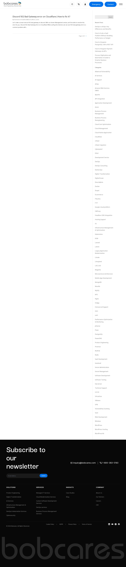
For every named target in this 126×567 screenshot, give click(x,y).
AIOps (97, 84)
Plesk (96, 330)
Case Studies (70, 493)
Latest (37, 19)
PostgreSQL (99, 334)
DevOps (97, 161)
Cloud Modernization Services (46, 497)
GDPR (61, 524)
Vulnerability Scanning (102, 409)
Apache (97, 95)
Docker (97, 186)
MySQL (97, 290)
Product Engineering (101, 342)
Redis (97, 355)
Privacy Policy (72, 524)
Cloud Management (101, 128)
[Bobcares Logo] (15, 4)
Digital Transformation (102, 174)
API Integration (100, 99)
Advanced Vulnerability (102, 71)
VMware (97, 400)
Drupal (97, 190)
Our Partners (100, 497)
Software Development (102, 375)
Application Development (103, 103)
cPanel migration (100, 145)
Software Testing (100, 380)
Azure (97, 107)
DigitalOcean (99, 178)
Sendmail (98, 363)
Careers (98, 501)
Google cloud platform (102, 207)
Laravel (97, 242)
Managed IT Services (43, 493)
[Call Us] (78, 4)
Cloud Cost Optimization (103, 124)
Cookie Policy (50, 524)
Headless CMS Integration (103, 215)
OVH (96, 311)
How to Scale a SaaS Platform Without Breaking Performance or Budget (103, 35)
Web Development (101, 417)
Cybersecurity (10, 515)
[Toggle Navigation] (121, 4)
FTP (96, 203)
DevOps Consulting (101, 166)
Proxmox (98, 347)
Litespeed (98, 261)
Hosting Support (100, 219)
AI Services (98, 76)
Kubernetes (99, 234)
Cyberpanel (99, 149)
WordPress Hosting (101, 429)
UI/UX (97, 392)
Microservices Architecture (104, 274)
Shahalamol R (18, 19)
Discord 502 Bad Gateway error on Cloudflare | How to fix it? (41, 16)
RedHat (97, 351)
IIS (96, 223)
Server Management (101, 371)
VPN (96, 404)
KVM (96, 238)
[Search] (72, 4)
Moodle (97, 286)
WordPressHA (99, 433)
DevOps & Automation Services (16, 511)
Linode (97, 257)
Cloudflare (32, 19)
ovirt (96, 315)
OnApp (97, 303)
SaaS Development (101, 359)
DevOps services (41, 507)
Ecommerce (99, 194)
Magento (98, 270)
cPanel (97, 141)
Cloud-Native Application (103, 132)
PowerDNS (98, 338)
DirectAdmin (99, 182)
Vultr (96, 413)
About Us (99, 493)
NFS (96, 294)
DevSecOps (98, 170)
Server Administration (102, 367)
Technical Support (101, 388)
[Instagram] (115, 524)
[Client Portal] (85, 4)
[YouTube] (112, 524)
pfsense (97, 326)
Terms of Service (87, 524)
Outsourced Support (101, 307)
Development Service (102, 157)
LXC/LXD (98, 266)
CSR (97, 505)
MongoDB (98, 282)
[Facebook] (119, 524)
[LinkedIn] (109, 524)
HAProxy (98, 211)
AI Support (98, 80)
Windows (98, 421)
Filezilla (97, 199)
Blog (67, 497)
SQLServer (98, 384)
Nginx (97, 299)
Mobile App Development (103, 278)
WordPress (98, 425)
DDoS (96, 153)
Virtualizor (98, 396)
